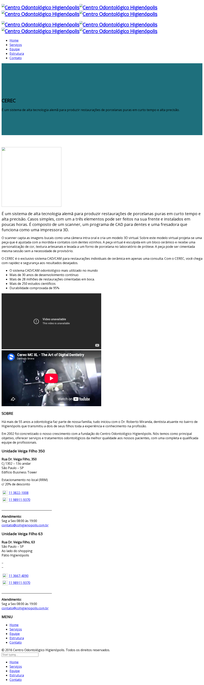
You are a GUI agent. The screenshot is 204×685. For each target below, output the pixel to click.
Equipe (15, 633)
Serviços (16, 629)
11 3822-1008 (18, 493)
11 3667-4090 (18, 576)
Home (14, 625)
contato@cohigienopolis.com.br (25, 525)
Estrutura (17, 638)
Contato (16, 642)
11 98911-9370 (19, 500)
